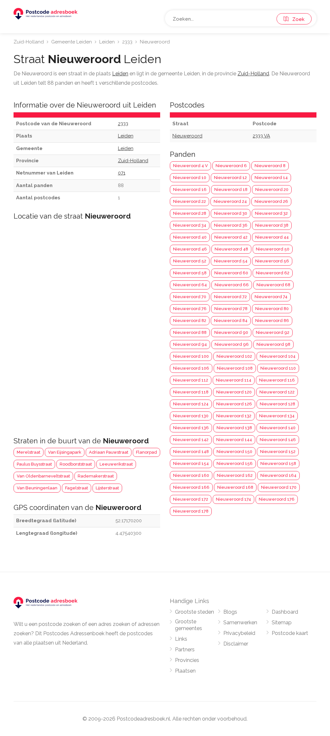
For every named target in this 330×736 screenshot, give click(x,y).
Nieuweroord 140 (278, 427)
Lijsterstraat (107, 488)
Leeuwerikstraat (116, 464)
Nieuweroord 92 (272, 332)
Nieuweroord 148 (191, 451)
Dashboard (285, 612)
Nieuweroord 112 (190, 380)
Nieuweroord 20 (271, 189)
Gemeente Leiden (71, 42)
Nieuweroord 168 (235, 487)
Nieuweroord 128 (277, 403)
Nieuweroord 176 (277, 499)
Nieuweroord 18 (231, 189)
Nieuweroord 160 (191, 475)
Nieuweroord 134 (277, 415)
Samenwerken (240, 622)
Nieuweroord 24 (230, 201)
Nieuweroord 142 (191, 439)
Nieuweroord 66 (232, 284)
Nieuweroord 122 (277, 392)
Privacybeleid (239, 633)
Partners (185, 649)
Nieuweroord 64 (190, 284)
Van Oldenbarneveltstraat (43, 476)
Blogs (230, 612)
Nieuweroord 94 (190, 344)
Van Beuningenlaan (37, 488)
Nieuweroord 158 (278, 463)
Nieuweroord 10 (189, 177)
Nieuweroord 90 (231, 332)
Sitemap (282, 622)
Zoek (296, 19)
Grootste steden (194, 612)
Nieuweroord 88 (190, 332)
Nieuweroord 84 (231, 320)
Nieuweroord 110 (278, 368)
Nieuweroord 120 (234, 392)
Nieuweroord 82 (189, 320)
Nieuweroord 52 (189, 261)
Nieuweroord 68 (273, 284)
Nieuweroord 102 (234, 356)
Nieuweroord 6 (231, 165)
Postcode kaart (290, 633)
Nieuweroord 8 (270, 165)
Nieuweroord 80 (272, 308)
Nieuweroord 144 (234, 439)
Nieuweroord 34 (189, 225)
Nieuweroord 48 (231, 249)
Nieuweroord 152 (278, 451)
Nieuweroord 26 (271, 201)
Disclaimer (235, 644)
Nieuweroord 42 (231, 237)
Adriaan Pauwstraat (108, 452)
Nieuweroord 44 (272, 237)
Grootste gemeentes (188, 624)
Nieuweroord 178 (191, 511)
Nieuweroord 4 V (190, 165)
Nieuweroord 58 (190, 272)
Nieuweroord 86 (272, 320)
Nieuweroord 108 (235, 368)
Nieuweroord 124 (191, 403)
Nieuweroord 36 (231, 225)
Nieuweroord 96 (232, 344)
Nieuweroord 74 (271, 296)
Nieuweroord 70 (189, 296)
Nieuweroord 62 (272, 272)
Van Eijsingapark (64, 452)
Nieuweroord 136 (191, 427)
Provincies (187, 660)
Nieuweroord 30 (230, 213)
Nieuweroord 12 (230, 177)
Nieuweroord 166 (191, 487)
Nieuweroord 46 (190, 249)
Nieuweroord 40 (190, 237)
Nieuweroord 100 (191, 356)
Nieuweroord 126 (234, 403)
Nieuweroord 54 (231, 261)
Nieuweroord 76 (190, 308)
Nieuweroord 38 (271, 225)
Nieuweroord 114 (233, 380)
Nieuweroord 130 (191, 415)
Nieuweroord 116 (277, 380)
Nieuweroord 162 (235, 475)
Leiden (107, 42)
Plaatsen (185, 671)
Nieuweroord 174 (233, 499)
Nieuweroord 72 (230, 296)
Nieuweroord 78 (231, 308)
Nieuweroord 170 (278, 487)
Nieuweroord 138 (234, 427)
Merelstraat (28, 452)
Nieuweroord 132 (233, 415)
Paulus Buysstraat (34, 464)
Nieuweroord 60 (231, 272)
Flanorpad (146, 452)
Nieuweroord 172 (190, 499)
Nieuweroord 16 (190, 189)
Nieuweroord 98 (273, 344)
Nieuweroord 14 (271, 177)
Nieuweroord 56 (272, 261)
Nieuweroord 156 (235, 463)
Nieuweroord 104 (278, 356)
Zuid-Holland (29, 42)
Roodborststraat (76, 464)
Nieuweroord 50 (272, 249)
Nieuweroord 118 (191, 392)
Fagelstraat (76, 488)
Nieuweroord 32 (271, 213)
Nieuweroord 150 (234, 451)
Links (181, 639)
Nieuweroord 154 (191, 463)
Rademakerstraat (96, 476)
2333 (127, 42)
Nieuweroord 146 (278, 439)
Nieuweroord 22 (189, 201)
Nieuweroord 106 (191, 368)
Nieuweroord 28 (189, 213)
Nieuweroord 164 (278, 475)
